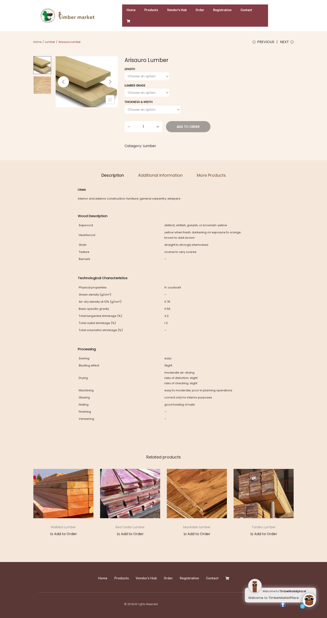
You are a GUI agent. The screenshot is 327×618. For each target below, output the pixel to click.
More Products (211, 175)
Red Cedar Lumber (130, 527)
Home (131, 10)
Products (151, 10)
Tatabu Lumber (264, 527)
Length (130, 69)
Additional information (160, 175)
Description (112, 175)
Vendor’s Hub (177, 10)
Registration (222, 10)
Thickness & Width (139, 102)
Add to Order (188, 126)
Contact (246, 10)
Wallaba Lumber (63, 527)
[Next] (110, 81)
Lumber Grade (135, 85)
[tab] (112, 175)
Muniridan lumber (196, 527)
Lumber (50, 42)
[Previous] (63, 81)
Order (200, 10)
